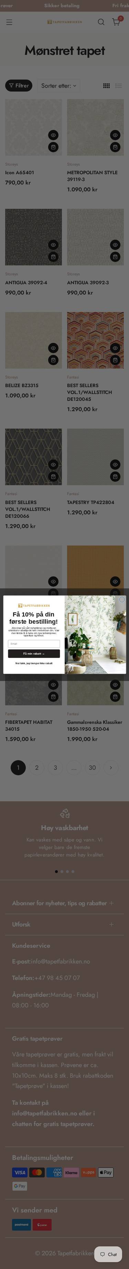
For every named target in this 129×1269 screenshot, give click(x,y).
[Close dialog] (122, 599)
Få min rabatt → (33, 653)
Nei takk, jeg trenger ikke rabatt (33, 663)
